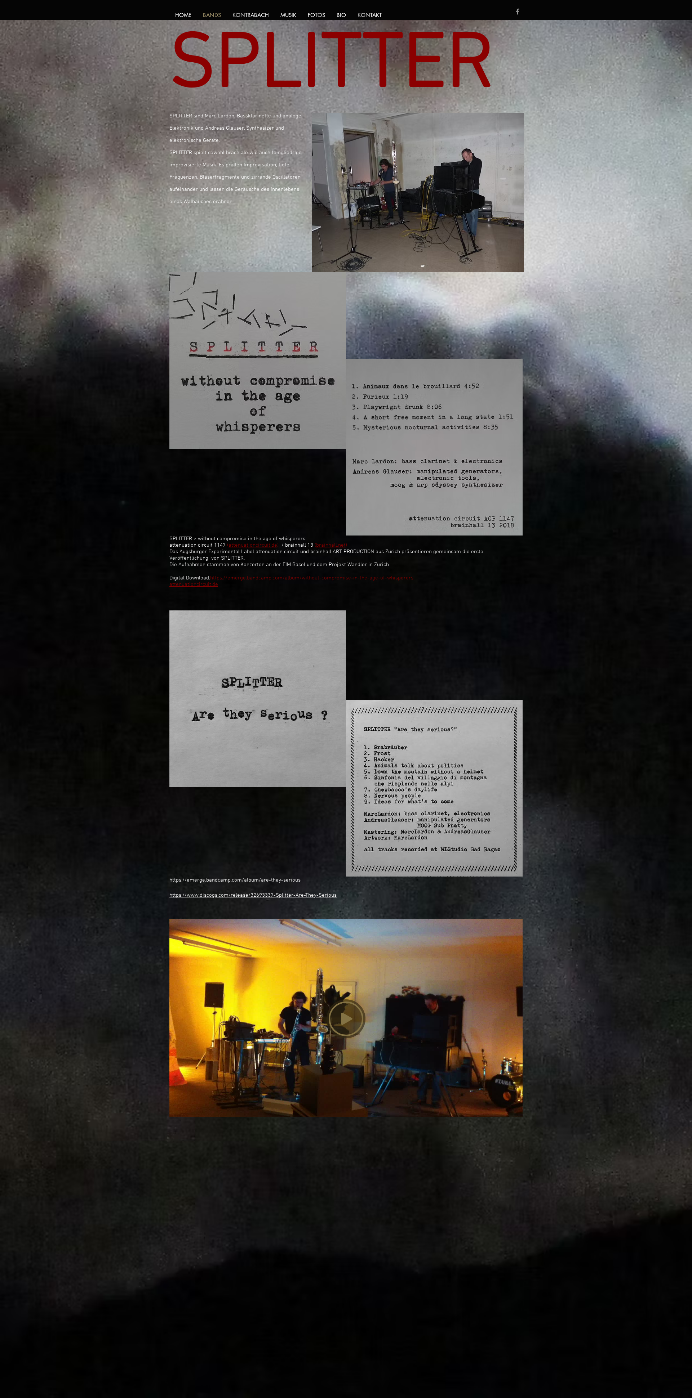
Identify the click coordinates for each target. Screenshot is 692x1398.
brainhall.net (331, 545)
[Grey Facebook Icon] (518, 11)
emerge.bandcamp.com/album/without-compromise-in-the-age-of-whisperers (320, 578)
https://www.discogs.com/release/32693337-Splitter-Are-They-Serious (253, 895)
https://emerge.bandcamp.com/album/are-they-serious (235, 880)
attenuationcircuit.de (253, 545)
